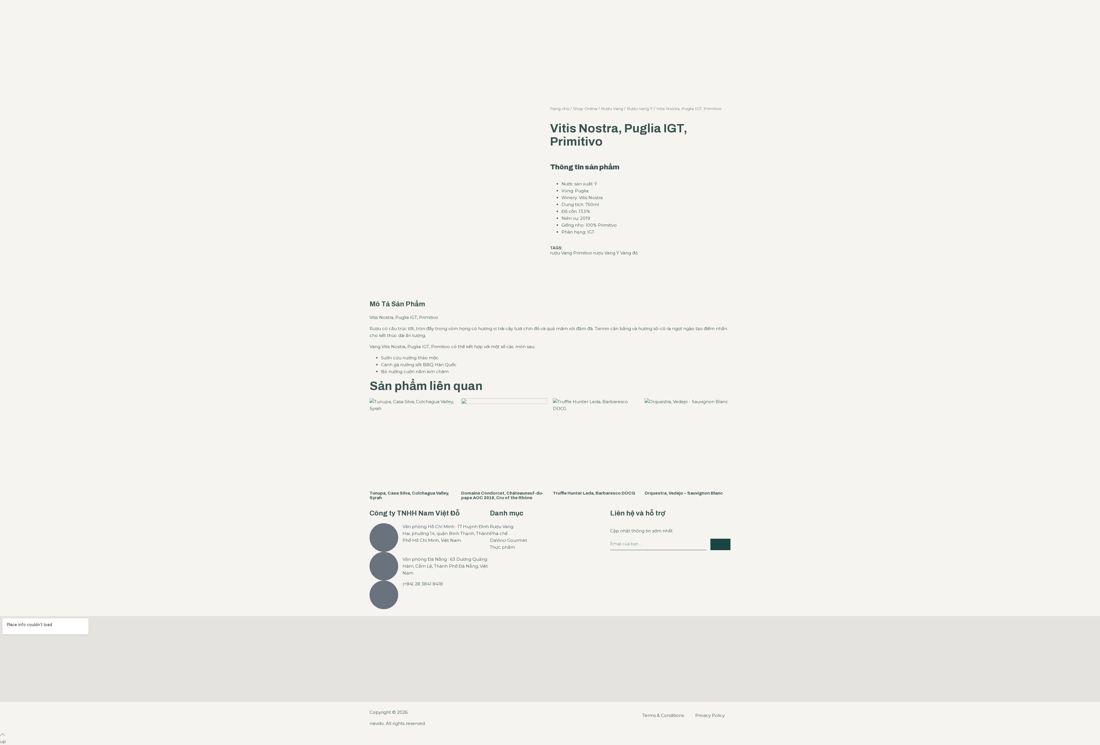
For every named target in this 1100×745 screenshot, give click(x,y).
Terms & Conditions (663, 715)
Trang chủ (559, 108)
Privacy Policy (710, 715)
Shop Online (585, 108)
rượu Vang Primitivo (571, 253)
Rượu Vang (612, 108)
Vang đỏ (629, 253)
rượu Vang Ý (606, 253)
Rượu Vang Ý (640, 108)
